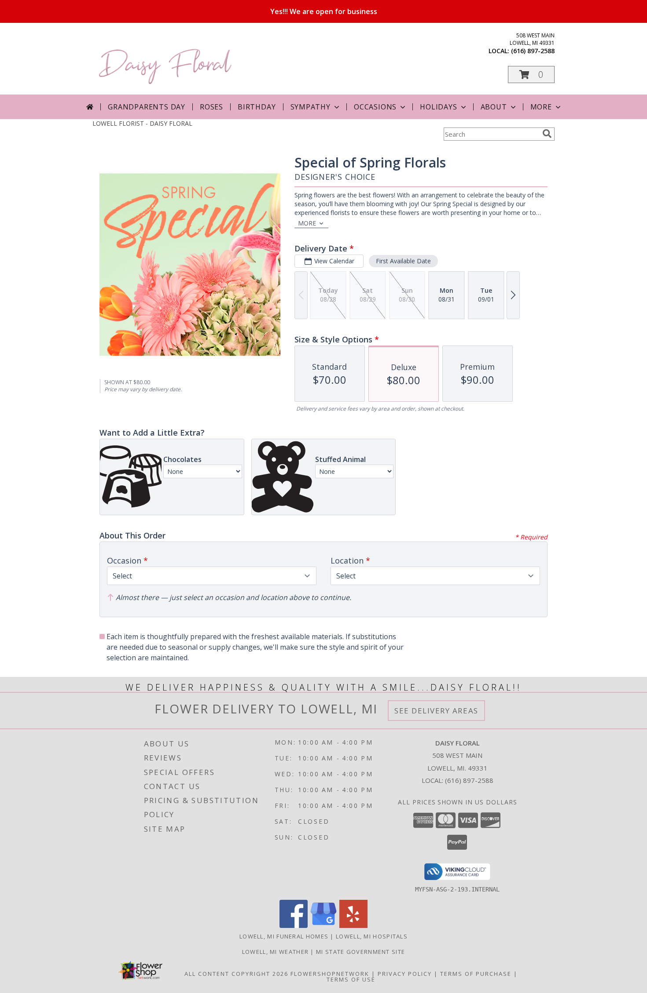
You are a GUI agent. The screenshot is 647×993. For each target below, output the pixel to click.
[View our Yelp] (353, 925)
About (494, 107)
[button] (531, 74)
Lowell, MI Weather (275, 952)
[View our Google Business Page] (323, 925)
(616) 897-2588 (533, 51)
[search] (547, 133)
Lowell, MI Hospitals (372, 936)
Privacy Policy (405, 974)
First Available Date (403, 261)
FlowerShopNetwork (329, 974)
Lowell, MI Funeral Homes (283, 936)
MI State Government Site (360, 952)
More (541, 107)
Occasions (375, 107)
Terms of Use (351, 979)
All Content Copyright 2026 (236, 974)
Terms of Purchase (475, 974)
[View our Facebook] (293, 925)
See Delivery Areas (436, 711)
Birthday (257, 107)
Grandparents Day (146, 107)
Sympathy (310, 107)
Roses (211, 107)
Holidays (438, 107)
